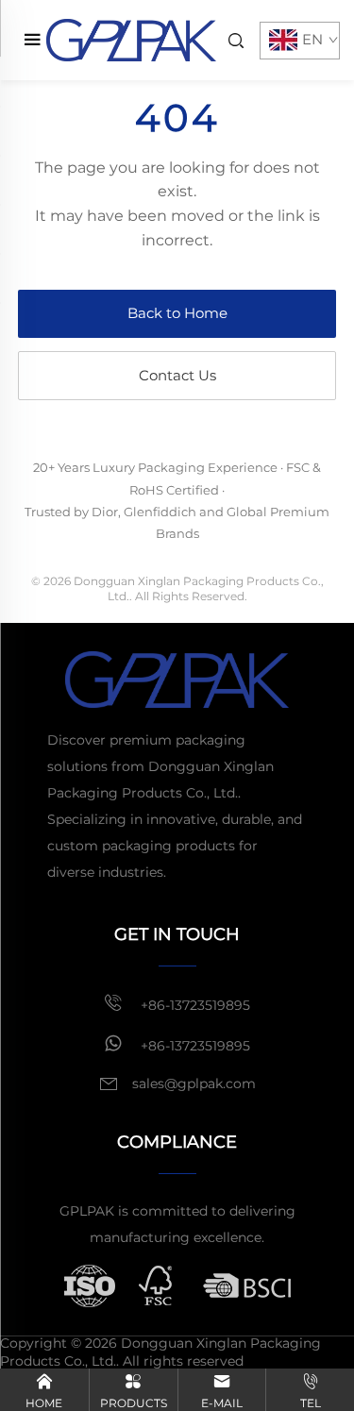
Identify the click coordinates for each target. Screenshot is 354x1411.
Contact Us (177, 375)
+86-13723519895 (193, 1005)
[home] (131, 39)
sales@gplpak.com (194, 1083)
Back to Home (177, 313)
